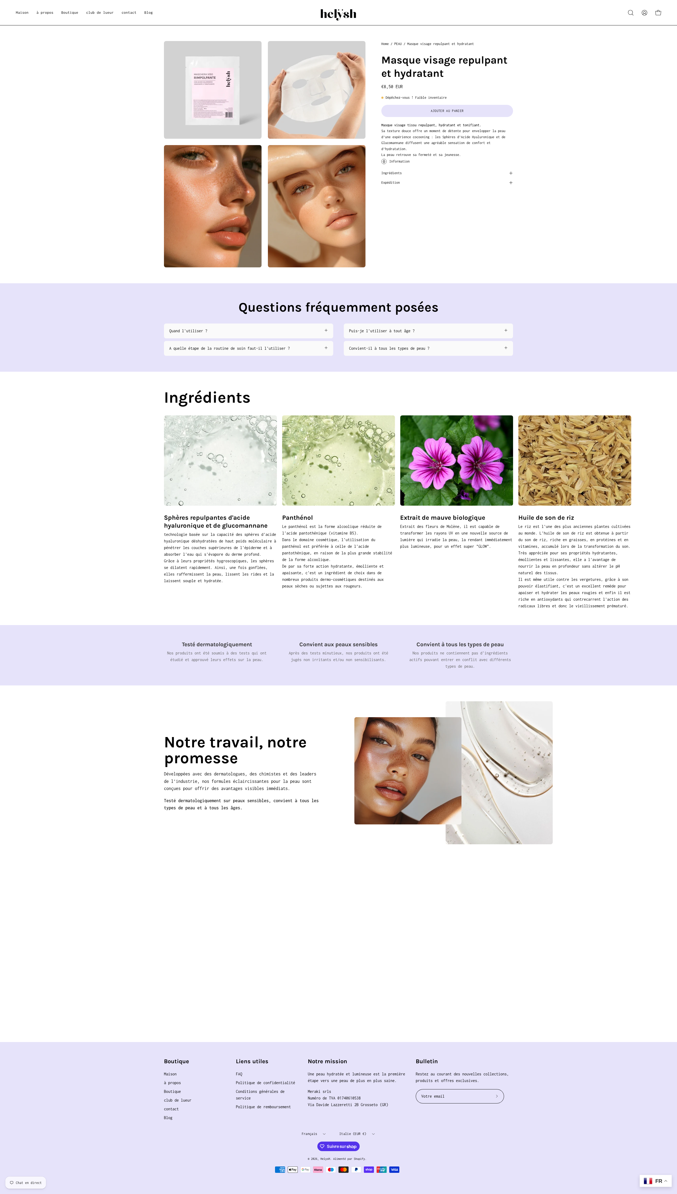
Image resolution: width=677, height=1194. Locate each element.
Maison (170, 1074)
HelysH (325, 1158)
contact (171, 1109)
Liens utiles (252, 1061)
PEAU (398, 44)
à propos (172, 1082)
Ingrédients (391, 173)
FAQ (239, 1074)
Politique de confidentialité (265, 1082)
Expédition (390, 183)
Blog (168, 1117)
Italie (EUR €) (352, 1134)
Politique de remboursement (263, 1107)
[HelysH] (338, 12)
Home (385, 44)
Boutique (176, 1061)
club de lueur (177, 1100)
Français (309, 1134)
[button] (69, 12)
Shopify (359, 1158)
